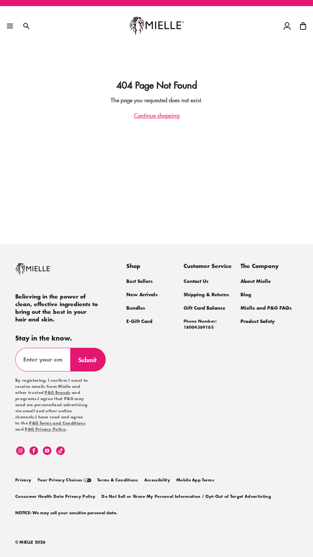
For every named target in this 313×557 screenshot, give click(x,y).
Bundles (135, 308)
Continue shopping (156, 115)
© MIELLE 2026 (30, 542)
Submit (90, 363)
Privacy (23, 480)
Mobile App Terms (195, 480)
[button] (303, 26)
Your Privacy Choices (60, 480)
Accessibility (157, 480)
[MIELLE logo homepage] (156, 26)
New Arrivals (142, 294)
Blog (245, 294)
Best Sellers (139, 281)
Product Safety (257, 321)
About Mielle (255, 281)
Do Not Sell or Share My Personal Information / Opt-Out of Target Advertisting (186, 497)
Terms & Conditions (117, 480)
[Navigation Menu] (10, 26)
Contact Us (196, 281)
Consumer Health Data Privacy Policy (55, 497)
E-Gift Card (139, 321)
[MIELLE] (44, 272)
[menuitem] (23, 479)
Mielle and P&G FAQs (266, 308)
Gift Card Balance (204, 308)
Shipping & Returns (206, 294)
